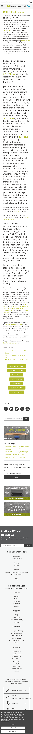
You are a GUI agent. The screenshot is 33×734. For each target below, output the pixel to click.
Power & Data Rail (16, 668)
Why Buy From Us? (16, 558)
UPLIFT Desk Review (14, 11)
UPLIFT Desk (7, 30)
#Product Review (16, 375)
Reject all (13, 728)
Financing (16, 622)
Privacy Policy (5, 721)
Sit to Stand (21, 457)
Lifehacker (17, 211)
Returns (16, 565)
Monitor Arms (9, 457)
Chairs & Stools (16, 659)
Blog (16, 578)
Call (17, 709)
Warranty (16, 570)
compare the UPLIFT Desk (13, 325)
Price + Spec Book (16, 635)
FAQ (16, 615)
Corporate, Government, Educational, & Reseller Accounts (16, 573)
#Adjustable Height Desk (16, 366)
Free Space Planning (17, 631)
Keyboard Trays (23, 452)
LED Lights (21, 455)
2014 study (24, 136)
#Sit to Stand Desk (16, 379)
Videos (17, 643)
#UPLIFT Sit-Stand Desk (16, 388)
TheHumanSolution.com (10, 343)
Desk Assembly (16, 617)
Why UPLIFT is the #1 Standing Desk (16, 359)
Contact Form (17, 691)
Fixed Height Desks (16, 656)
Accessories (16, 661)
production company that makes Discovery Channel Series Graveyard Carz (15, 308)
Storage (16, 664)
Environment (16, 604)
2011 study (8, 118)
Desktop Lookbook (16, 633)
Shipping (16, 563)
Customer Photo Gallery (16, 640)
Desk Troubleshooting (16, 620)
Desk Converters (16, 654)
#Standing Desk (16, 383)
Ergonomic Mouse (11, 455)
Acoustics (16, 671)
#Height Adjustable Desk (16, 370)
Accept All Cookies (13, 731)
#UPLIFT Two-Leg (16, 392)
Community (16, 601)
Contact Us (16, 556)
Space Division (16, 666)
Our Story (16, 596)
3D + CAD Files (16, 638)
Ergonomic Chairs (10, 446)
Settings (13, 724)
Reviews (16, 599)
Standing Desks (16, 651)
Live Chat (15, 703)
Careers (16, 606)
